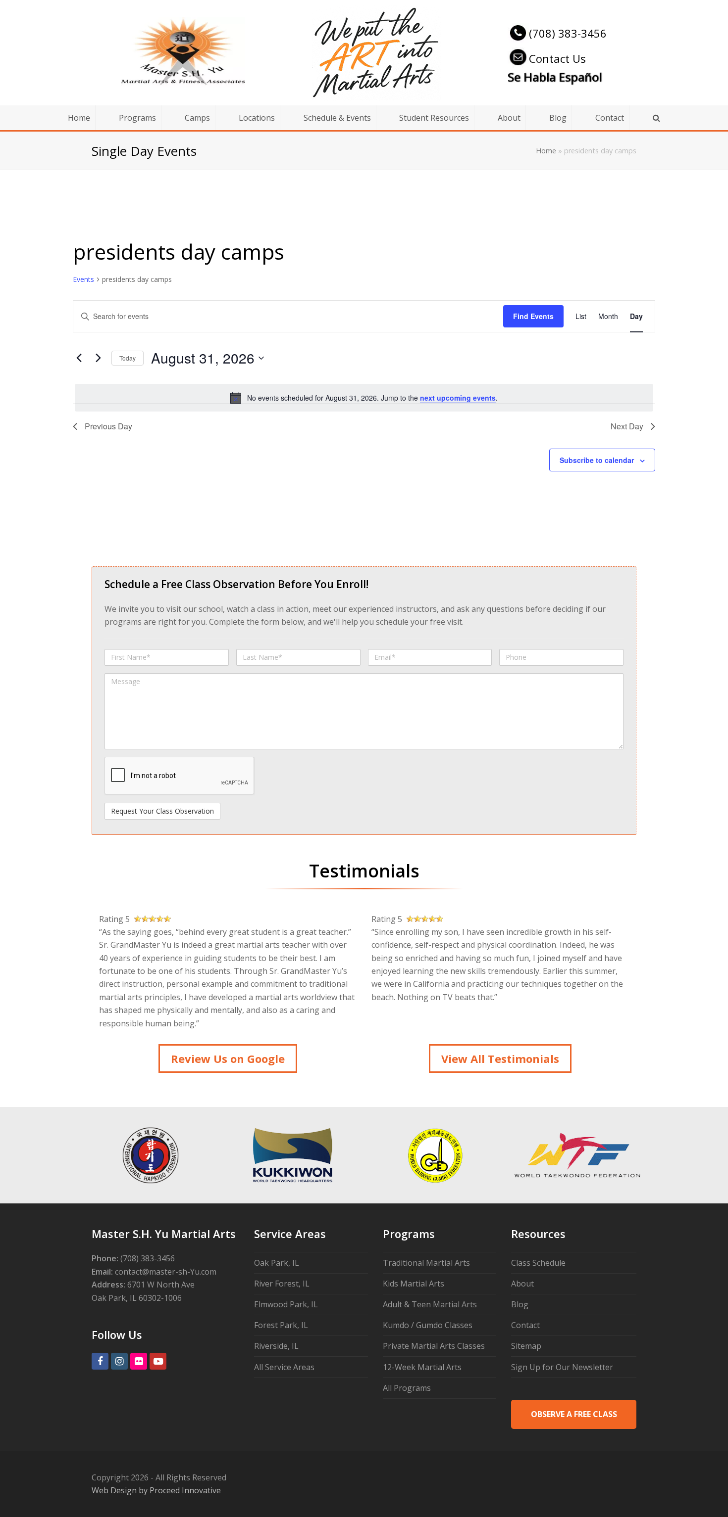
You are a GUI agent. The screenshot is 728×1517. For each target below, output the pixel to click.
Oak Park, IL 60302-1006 (137, 1297)
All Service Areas (284, 1367)
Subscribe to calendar (597, 460)
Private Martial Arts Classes (434, 1345)
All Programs (407, 1387)
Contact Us (557, 58)
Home (546, 150)
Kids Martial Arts (413, 1283)
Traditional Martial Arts (426, 1262)
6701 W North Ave (161, 1284)
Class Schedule (538, 1262)
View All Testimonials (500, 1058)
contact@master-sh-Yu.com (165, 1271)
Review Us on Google (228, 1058)
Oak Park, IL (276, 1262)
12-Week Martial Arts (422, 1367)
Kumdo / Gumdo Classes (427, 1325)
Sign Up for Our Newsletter (562, 1367)
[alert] (364, 398)
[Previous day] (79, 358)
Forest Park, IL (281, 1325)
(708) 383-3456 (568, 33)
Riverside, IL (276, 1345)
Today (127, 358)
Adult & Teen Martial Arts (430, 1304)
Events (83, 279)
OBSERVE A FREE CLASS (574, 1414)
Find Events (533, 316)
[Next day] (98, 358)
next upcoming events (458, 398)
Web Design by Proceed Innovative (156, 1490)
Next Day (627, 426)
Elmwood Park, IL (286, 1304)
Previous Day (108, 426)
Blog (519, 1304)
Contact (525, 1325)
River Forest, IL (282, 1283)
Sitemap (526, 1345)
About (522, 1283)
